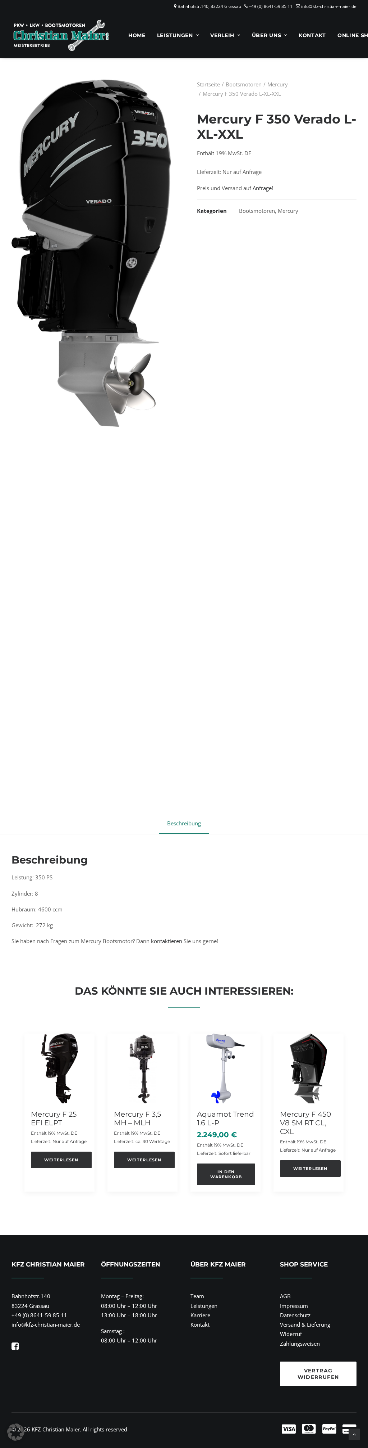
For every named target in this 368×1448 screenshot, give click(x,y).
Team (197, 1296)
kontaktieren (166, 941)
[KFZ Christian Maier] (61, 35)
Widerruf (291, 1333)
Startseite (208, 84)
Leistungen (175, 35)
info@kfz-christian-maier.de (328, 6)
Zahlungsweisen (300, 1343)
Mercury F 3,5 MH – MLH (137, 1118)
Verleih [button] (222, 35)
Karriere (200, 1315)
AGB (285, 1296)
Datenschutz (295, 1315)
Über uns (266, 35)
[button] (59, 1068)
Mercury (277, 84)
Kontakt (312, 35)
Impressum (294, 1305)
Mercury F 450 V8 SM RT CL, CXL (305, 1123)
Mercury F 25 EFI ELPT (54, 1118)
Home (137, 35)
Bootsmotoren (244, 84)
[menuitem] (137, 35)
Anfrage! (263, 188)
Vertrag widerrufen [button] (318, 1373)
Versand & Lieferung (305, 1324)
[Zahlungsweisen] (267, 1429)
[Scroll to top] (354, 1433)
